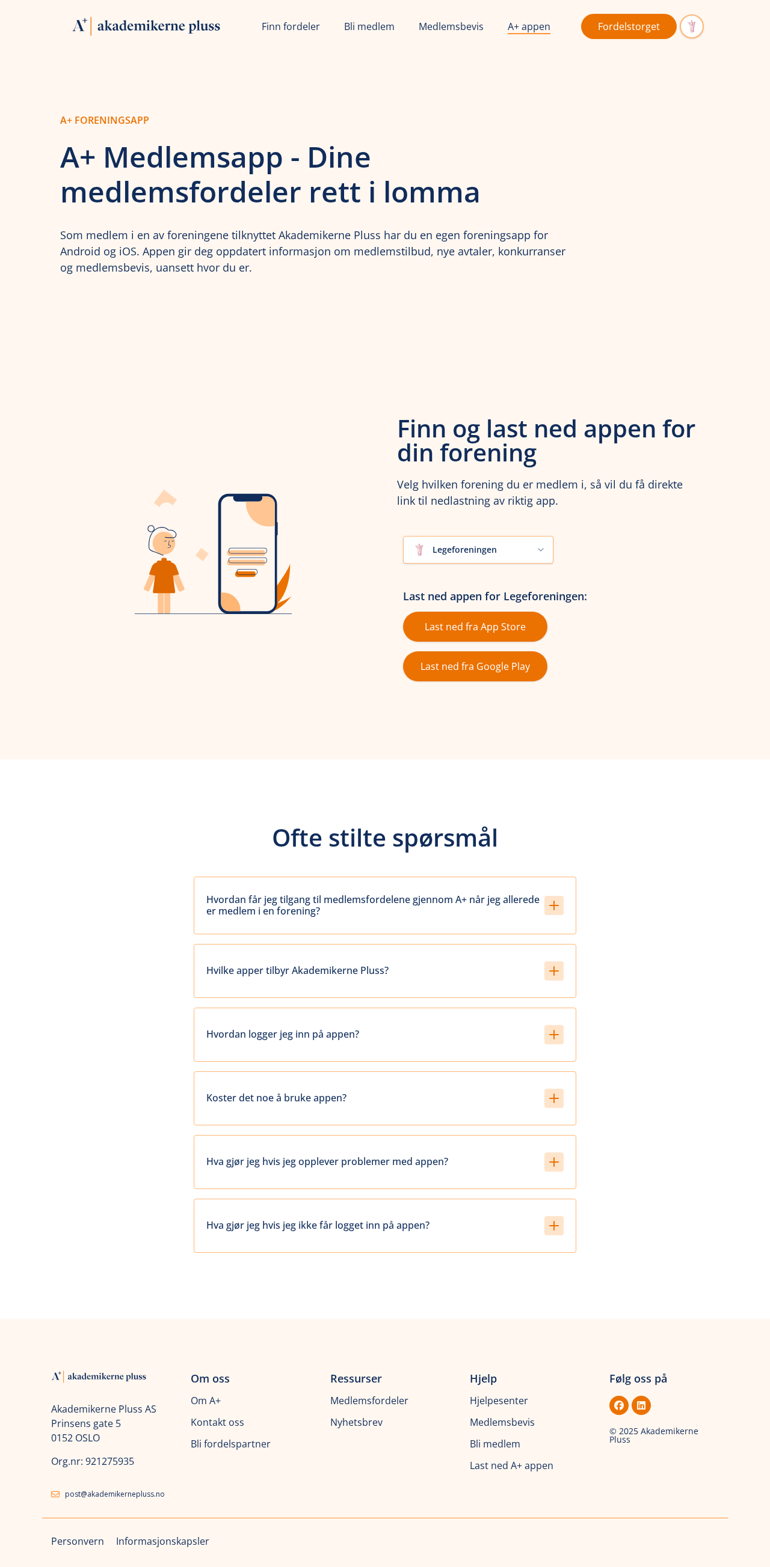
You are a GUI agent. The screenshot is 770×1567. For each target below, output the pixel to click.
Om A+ (206, 1400)
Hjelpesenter (499, 1400)
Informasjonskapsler (162, 1541)
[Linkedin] (641, 1405)
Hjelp (483, 1378)
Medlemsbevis (451, 26)
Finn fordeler (291, 26)
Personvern (77, 1541)
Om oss (210, 1378)
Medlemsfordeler (369, 1400)
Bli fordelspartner (231, 1443)
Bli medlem (369, 26)
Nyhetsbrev (356, 1422)
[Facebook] (619, 1405)
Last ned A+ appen (511, 1465)
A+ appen (529, 26)
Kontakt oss (217, 1422)
